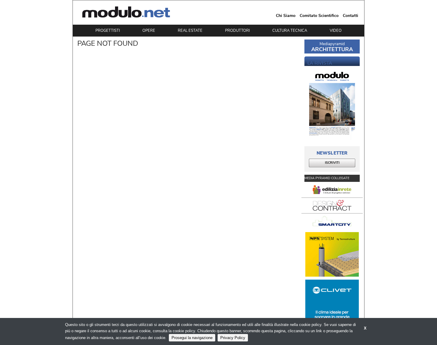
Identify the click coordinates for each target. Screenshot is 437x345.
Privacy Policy (232, 337)
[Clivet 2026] (332, 302)
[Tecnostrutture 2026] (332, 254)
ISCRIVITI (332, 162)
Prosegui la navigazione (192, 337)
